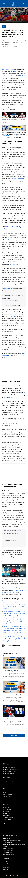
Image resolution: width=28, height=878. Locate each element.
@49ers (7, 530)
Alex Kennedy (16, 645)
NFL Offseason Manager (8, 773)
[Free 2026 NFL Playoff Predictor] (14, 663)
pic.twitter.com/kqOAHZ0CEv (10, 536)
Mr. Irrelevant (8, 76)
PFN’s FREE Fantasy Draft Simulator (13, 136)
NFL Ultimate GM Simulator (9, 771)
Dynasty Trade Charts (8, 848)
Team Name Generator (8, 854)
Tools (4, 667)
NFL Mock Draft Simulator (9, 767)
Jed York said (12, 316)
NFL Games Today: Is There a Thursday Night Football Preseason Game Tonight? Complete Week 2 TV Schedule (14, 613)
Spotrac (10, 240)
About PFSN (5, 863)
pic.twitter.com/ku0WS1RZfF (10, 301)
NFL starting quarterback (16, 179)
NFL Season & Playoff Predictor (10, 769)
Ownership (5, 869)
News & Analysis (7, 809)
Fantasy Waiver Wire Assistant (10, 844)
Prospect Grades (7, 819)
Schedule (5, 831)
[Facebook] (3, 875)
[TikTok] (17, 875)
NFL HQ (4, 792)
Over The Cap (14, 264)
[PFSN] (14, 3)
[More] (5, 747)
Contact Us (5, 865)
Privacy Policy (6, 867)
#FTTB (17, 533)
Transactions (6, 800)
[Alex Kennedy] (4, 645)
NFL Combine (6, 811)
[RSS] (14, 875)
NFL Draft (22, 76)
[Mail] (10, 875)
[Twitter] (21, 875)
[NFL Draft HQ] (14, 711)
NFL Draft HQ (6, 719)
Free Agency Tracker (7, 796)
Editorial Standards (7, 862)
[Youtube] (25, 875)
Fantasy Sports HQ (7, 838)
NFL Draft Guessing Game (9, 783)
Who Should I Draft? (7, 852)
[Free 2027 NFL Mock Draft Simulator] (14, 687)
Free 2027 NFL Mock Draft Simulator (13, 695)
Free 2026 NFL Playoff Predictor (11, 671)
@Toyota (19, 530)
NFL (15, 71)
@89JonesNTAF (6, 288)
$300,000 (10, 397)
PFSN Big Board (6, 815)
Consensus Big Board (8, 817)
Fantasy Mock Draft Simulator (10, 840)
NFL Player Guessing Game (9, 781)
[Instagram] (7, 875)
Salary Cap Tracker (7, 798)
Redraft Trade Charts (8, 850)
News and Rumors (7, 794)
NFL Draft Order (7, 813)
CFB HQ (4, 827)
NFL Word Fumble (7, 785)
